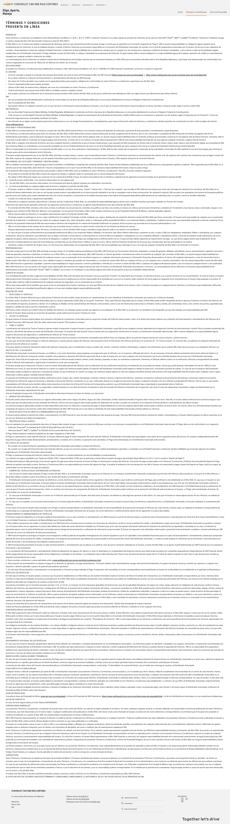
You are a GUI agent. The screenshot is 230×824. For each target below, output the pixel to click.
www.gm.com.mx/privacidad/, (53, 696)
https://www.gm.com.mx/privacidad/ (127, 75)
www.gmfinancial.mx (14, 124)
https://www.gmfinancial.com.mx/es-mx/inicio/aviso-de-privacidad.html (176, 75)
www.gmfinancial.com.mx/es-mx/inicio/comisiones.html (77, 560)
